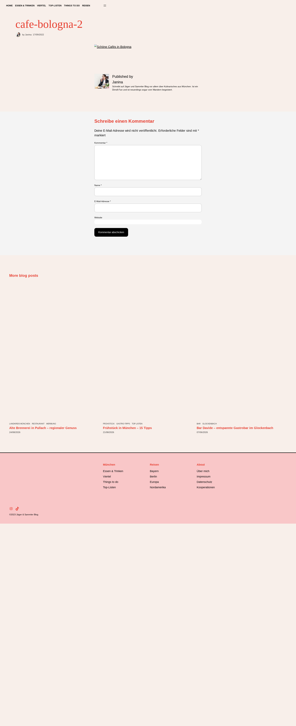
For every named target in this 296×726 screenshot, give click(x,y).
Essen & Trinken (113, 471)
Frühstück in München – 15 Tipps (127, 427)
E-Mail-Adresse (102, 201)
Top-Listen (109, 487)
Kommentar (100, 143)
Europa (154, 481)
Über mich (203, 471)
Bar (199, 424)
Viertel (107, 476)
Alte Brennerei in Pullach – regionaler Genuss (43, 427)
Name (98, 185)
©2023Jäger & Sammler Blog (23, 514)
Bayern (154, 471)
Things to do (110, 481)
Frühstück (109, 424)
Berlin (153, 476)
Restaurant (38, 424)
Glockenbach (209, 424)
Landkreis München (19, 424)
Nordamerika (158, 487)
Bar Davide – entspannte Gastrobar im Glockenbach (235, 427)
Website (98, 217)
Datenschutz (204, 481)
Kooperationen (206, 487)
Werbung (51, 424)
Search (99, 5)
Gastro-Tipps (123, 424)
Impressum (203, 476)
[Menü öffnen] (105, 5)
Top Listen (137, 424)
